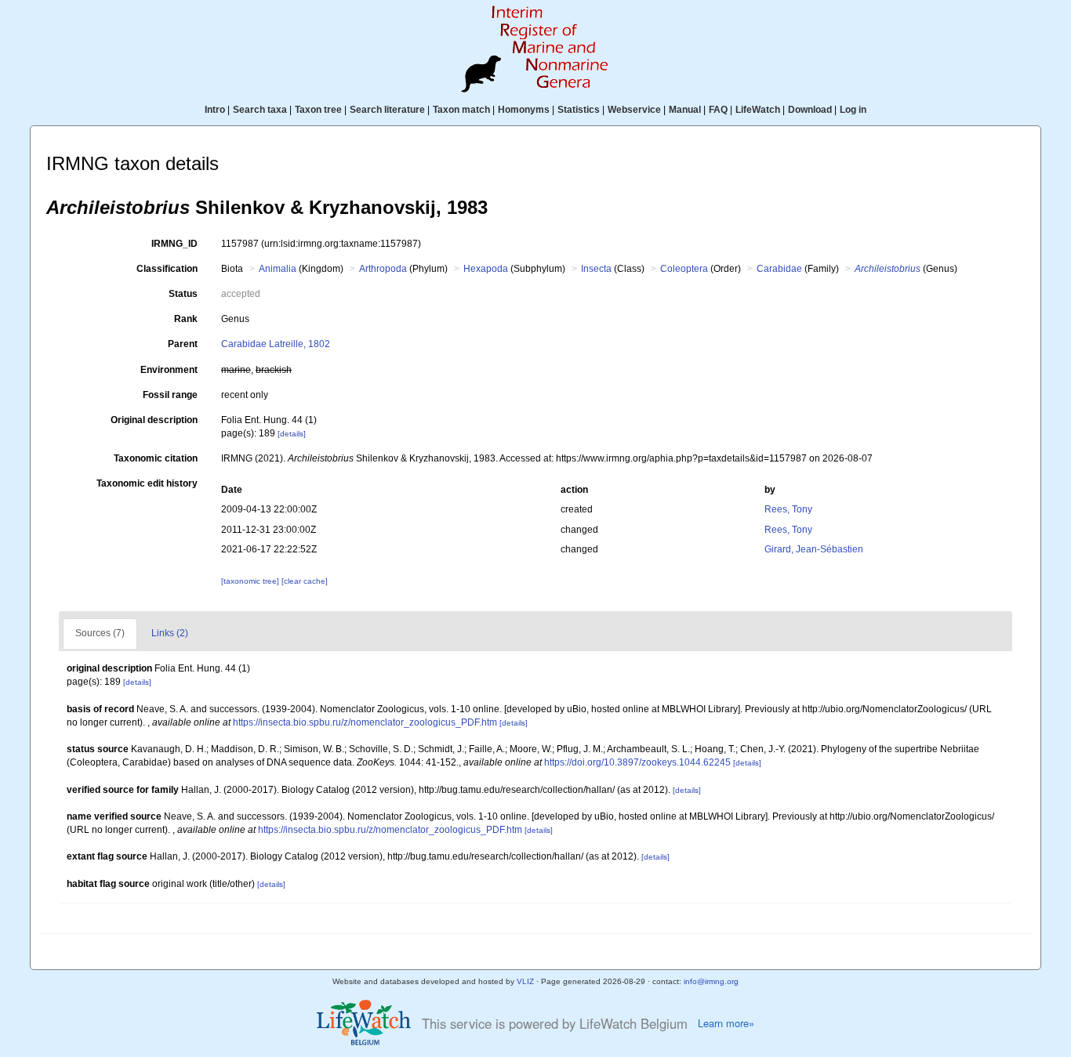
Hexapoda (485, 268)
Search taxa (260, 109)
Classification (167, 268)
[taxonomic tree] (251, 581)
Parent (183, 343)
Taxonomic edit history (147, 483)
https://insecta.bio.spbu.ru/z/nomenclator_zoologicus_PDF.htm (365, 722)
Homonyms (524, 109)
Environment (169, 369)
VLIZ (525, 981)
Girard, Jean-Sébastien (813, 549)
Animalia (277, 268)
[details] (292, 433)
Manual (685, 109)
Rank (186, 318)
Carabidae (779, 268)
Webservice (634, 109)
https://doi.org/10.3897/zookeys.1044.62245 (637, 762)
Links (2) (169, 633)
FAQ (718, 109)
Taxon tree (318, 109)
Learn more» (726, 1023)
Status (183, 293)
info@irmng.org (711, 981)
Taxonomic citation (156, 458)
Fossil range (170, 394)
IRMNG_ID (174, 243)
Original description (154, 419)
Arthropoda (383, 268)
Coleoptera (684, 268)
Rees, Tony (788, 509)
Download (810, 109)
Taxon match (461, 109)
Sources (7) (100, 633)
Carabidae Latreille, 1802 (275, 343)
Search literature (387, 109)
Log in (853, 109)
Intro (215, 109)
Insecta (596, 268)
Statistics (578, 109)
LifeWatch (757, 109)
